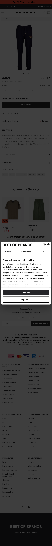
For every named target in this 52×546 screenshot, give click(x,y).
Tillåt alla (26, 292)
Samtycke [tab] (9, 252)
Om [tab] (42, 252)
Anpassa (24, 299)
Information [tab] (26, 252)
